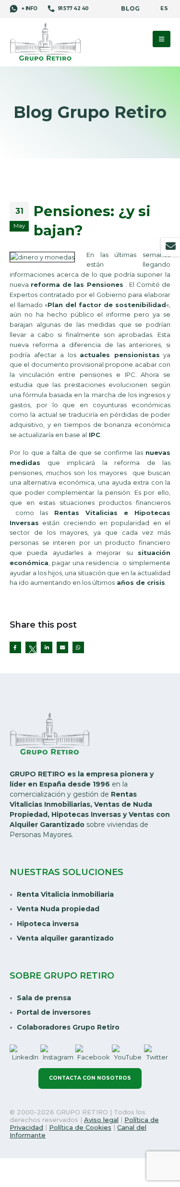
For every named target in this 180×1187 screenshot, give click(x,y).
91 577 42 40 (73, 8)
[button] (161, 39)
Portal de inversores (54, 1012)
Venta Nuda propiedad (58, 908)
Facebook (15, 647)
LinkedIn (46, 647)
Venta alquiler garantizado (65, 938)
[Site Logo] (46, 42)
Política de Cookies (80, 1127)
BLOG (130, 8)
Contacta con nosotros (90, 1078)
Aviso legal (101, 1119)
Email (62, 647)
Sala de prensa (44, 997)
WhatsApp (78, 647)
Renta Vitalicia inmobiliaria (65, 894)
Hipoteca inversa (48, 923)
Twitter (31, 647)
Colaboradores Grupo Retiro (68, 1027)
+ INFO (28, 8)
